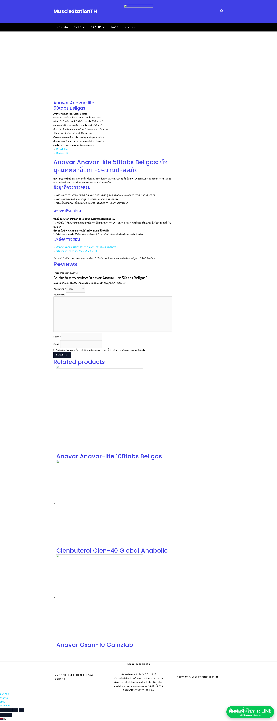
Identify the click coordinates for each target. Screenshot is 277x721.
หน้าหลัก (62, 27)
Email (56, 344)
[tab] (114, 149)
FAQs (114, 27)
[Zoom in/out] (21, 710)
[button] (138, 719)
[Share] (9, 710)
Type (78, 27)
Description (62, 149)
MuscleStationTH (75, 11)
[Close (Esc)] (3, 710)
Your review (60, 294)
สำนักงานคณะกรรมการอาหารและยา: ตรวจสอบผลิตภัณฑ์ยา (87, 246)
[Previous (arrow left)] (3, 715)
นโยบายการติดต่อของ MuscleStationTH (76, 251)
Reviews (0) (62, 152)
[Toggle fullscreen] (15, 710)
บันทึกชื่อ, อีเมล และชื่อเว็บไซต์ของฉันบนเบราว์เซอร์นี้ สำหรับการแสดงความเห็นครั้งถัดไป (100, 350)
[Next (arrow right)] (9, 715)
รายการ (129, 27)
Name (57, 336)
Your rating (59, 288)
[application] (83, 27)
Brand (95, 27)
